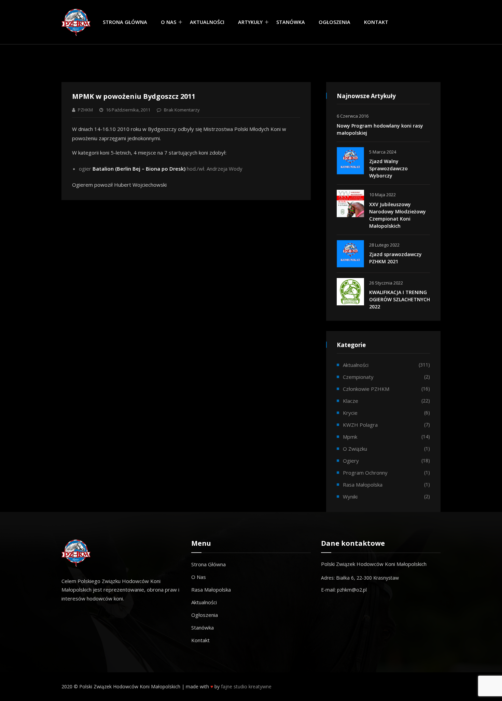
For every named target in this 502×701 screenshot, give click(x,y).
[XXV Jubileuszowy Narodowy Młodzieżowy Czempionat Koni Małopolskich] (350, 203)
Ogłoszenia (334, 22)
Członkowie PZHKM (366, 388)
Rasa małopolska (362, 484)
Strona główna (125, 22)
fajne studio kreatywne (246, 686)
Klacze (350, 400)
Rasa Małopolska (211, 589)
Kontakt (376, 22)
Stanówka (290, 22)
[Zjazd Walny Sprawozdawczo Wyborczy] (350, 160)
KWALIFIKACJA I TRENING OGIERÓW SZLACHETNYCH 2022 (399, 299)
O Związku (355, 448)
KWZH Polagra (360, 424)
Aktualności (207, 22)
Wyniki (350, 496)
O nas (168, 22)
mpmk (350, 436)
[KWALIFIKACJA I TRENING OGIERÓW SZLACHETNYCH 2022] (350, 291)
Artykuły (250, 22)
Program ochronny (365, 472)
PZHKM (85, 110)
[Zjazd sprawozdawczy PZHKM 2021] (350, 253)
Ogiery (351, 460)
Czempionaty (358, 376)
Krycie (350, 412)
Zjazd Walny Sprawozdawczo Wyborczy (388, 168)
